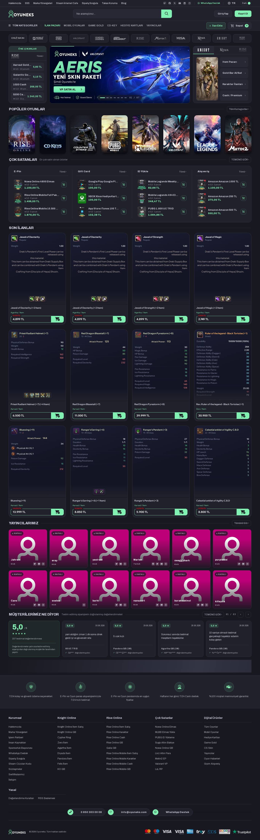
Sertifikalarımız (17, 774)
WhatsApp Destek (210, 3)
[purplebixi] (232, 548)
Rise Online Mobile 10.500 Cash (41, 208)
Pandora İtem (64, 758)
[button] (231, 3)
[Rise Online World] (140, 38)
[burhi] (109, 589)
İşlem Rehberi (16, 737)
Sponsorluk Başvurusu (20, 748)
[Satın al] (57, 319)
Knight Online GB (66, 732)
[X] (35, 564)
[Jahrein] (28, 548)
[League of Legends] (99, 38)
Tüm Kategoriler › (239, 109)
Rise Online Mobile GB (118, 769)
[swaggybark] (191, 548)
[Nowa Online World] (201, 38)
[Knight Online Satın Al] (222, 38)
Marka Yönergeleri (42, 3)
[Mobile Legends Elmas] (38, 38)
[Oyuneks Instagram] (189, 3)
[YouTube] (39, 564)
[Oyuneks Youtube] (180, 3)
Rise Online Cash (115, 737)
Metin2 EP (160, 758)
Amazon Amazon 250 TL (222, 196)
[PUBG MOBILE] (58, 38)
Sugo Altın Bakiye (164, 742)
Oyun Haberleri (212, 758)
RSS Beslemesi (46, 798)
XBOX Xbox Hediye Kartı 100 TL (103, 196)
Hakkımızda (15, 3)
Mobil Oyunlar (211, 732)
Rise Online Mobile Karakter (121, 758)
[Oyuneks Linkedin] (185, 3)
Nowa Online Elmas (165, 726)
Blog (123, 3)
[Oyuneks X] (175, 3)
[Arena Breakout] (120, 38)
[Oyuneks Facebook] (170, 3)
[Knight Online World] (203, 50)
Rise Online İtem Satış (118, 726)
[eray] (69, 548)
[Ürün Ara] (166, 13)
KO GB (61, 769)
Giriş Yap (223, 13)
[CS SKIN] (18, 38)
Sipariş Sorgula (90, 3)
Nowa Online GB (164, 748)
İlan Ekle (216, 25)
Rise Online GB (114, 742)
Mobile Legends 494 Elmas (163, 195)
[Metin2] (160, 38)
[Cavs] (28, 589)
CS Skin (208, 748)
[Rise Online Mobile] (243, 50)
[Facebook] (153, 564)
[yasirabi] (109, 548)
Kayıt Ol (243, 13)
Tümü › (40, 56)
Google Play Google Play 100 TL (103, 181)
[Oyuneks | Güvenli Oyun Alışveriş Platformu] (21, 13)
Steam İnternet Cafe (67, 3)
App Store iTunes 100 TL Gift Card (103, 208)
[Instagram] (43, 564)
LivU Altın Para (163, 753)
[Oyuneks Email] (110, 812)
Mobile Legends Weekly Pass (163, 181)
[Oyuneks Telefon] (70, 812)
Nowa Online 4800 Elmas (39, 181)
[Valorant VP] (79, 38)
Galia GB (111, 748)
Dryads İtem (63, 753)
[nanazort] (150, 589)
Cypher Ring (64, 737)
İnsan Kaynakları (17, 742)
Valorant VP (161, 763)
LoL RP (159, 769)
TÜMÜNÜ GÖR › (240, 159)
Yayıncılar (209, 753)
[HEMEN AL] (64, 184)
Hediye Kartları (212, 737)
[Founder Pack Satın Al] (181, 38)
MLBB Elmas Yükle (165, 732)
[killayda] (232, 589)
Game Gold (210, 742)
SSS (27, 3)
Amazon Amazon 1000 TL (223, 181)
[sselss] (69, 589)
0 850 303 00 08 (91, 812)
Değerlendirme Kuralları (21, 798)
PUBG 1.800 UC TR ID (161, 208)
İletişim (12, 779)
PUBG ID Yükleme (164, 737)
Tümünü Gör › (241, 523)
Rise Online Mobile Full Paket (41, 195)
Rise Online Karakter (117, 732)
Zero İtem (62, 742)
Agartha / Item (17, 312)
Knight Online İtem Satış (70, 726)
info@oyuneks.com (134, 812)
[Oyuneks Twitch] (165, 3)
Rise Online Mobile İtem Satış (122, 753)
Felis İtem (62, 763)
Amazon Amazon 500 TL (222, 210)
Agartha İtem (64, 748)
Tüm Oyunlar (211, 726)
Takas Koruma (109, 3)
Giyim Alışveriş (212, 763)
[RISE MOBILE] (242, 38)
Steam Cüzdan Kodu (20, 763)
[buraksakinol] (191, 589)
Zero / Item (201, 409)
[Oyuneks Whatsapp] (155, 812)
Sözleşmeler (15, 769)
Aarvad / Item (17, 409)
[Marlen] (150, 548)
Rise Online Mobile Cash (119, 763)
